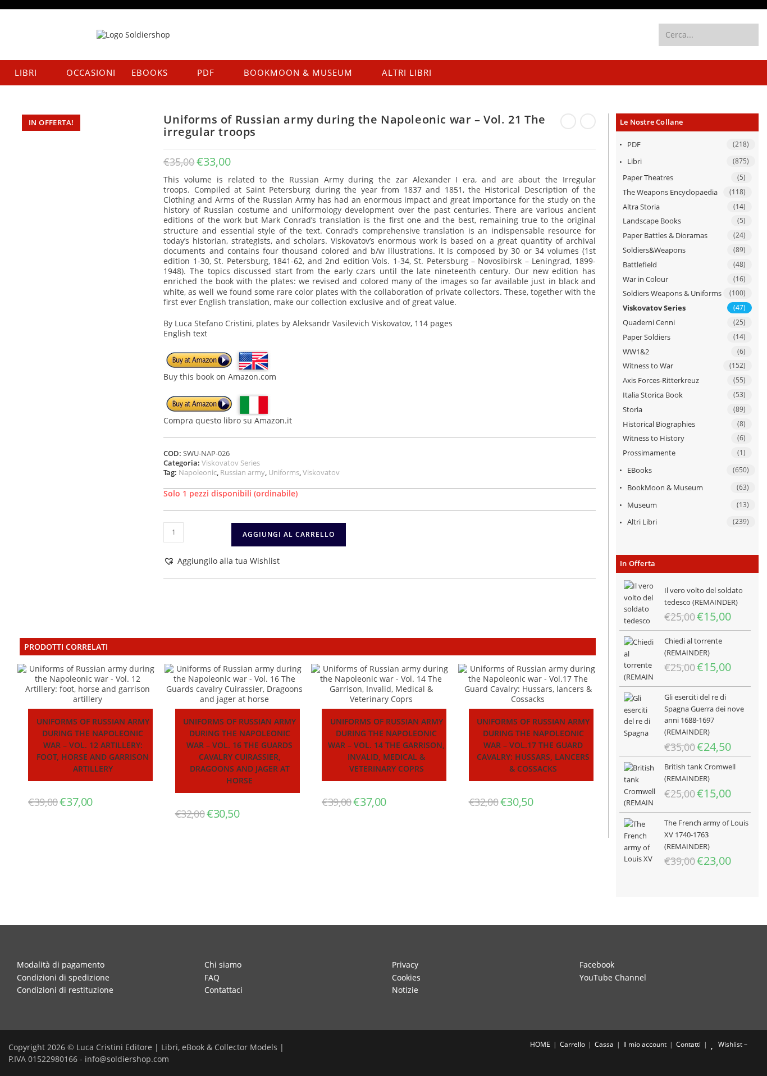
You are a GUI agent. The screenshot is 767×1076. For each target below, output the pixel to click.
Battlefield (640, 264)
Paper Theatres (648, 177)
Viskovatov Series (654, 308)
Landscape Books (652, 221)
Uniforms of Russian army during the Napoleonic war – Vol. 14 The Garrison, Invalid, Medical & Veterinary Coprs (386, 745)
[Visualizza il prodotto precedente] (568, 121)
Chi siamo (222, 964)
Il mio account (644, 1044)
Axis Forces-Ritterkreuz (661, 380)
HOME (539, 1044)
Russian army (242, 472)
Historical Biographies (659, 424)
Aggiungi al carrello (289, 534)
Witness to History (653, 438)
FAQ (212, 977)
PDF (634, 144)
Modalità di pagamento (60, 964)
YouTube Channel (612, 977)
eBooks (639, 470)
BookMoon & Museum (665, 487)
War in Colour (645, 279)
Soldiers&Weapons (654, 250)
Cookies (406, 977)
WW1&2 (636, 351)
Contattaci (223, 989)
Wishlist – (731, 1044)
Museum (642, 505)
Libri (634, 161)
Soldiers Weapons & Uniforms (672, 293)
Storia (632, 409)
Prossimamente (649, 453)
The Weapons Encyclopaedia (670, 192)
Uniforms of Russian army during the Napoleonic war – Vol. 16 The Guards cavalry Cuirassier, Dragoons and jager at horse (239, 751)
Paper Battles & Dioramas (665, 235)
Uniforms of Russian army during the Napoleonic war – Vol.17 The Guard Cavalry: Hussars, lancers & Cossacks (533, 745)
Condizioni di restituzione (65, 989)
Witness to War (648, 366)
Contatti (688, 1044)
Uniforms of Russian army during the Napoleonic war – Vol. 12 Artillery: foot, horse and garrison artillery (92, 745)
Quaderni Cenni (649, 322)
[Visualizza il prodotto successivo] (588, 121)
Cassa (604, 1044)
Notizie (405, 989)
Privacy (405, 964)
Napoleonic (198, 472)
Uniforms (283, 472)
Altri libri (642, 522)
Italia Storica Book (653, 395)
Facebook (596, 964)
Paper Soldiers (646, 337)
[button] (221, 561)
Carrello (572, 1044)
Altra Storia (641, 207)
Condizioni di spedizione (63, 977)
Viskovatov (321, 472)
